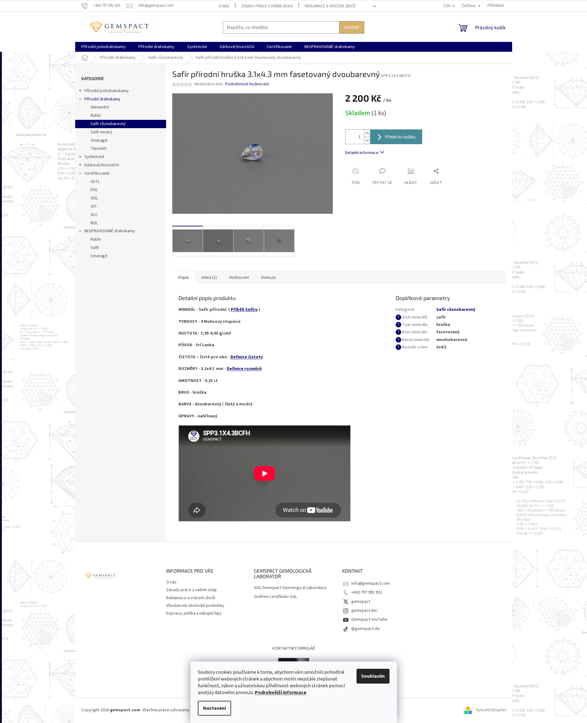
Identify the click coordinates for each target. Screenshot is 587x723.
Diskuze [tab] (268, 277)
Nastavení (214, 708)
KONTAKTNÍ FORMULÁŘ (293, 648)
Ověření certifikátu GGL (275, 597)
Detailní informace (361, 153)
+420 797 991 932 (366, 592)
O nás (224, 6)
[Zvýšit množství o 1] (367, 133)
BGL (94, 223)
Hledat (351, 27)
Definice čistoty (246, 357)
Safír (95, 248)
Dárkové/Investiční (101, 165)
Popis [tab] (183, 277)
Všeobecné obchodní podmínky (195, 606)
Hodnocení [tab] (239, 277)
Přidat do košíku (400, 136)
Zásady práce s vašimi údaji (266, 6)
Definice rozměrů (244, 369)
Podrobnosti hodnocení (247, 84)
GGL (94, 198)
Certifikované (96, 173)
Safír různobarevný (108, 124)
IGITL (95, 182)
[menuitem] (103, 47)
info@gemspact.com (370, 583)
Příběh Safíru (244, 310)
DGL (94, 190)
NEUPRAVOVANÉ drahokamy (109, 231)
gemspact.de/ (364, 610)
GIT (94, 206)
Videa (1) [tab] (209, 277)
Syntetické (94, 157)
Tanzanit (98, 148)
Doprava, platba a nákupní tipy (194, 613)
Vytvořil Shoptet (491, 710)
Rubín (96, 115)
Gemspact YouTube (369, 619)
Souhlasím (373, 676)
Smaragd (99, 140)
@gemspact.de (365, 629)
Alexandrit (100, 107)
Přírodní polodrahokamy (106, 91)
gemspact (360, 602)
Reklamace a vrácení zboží (330, 6)
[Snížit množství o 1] (367, 140)
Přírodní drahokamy (102, 99)
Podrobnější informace (280, 692)
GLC (94, 215)
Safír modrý (101, 132)
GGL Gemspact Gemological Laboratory (290, 588)
